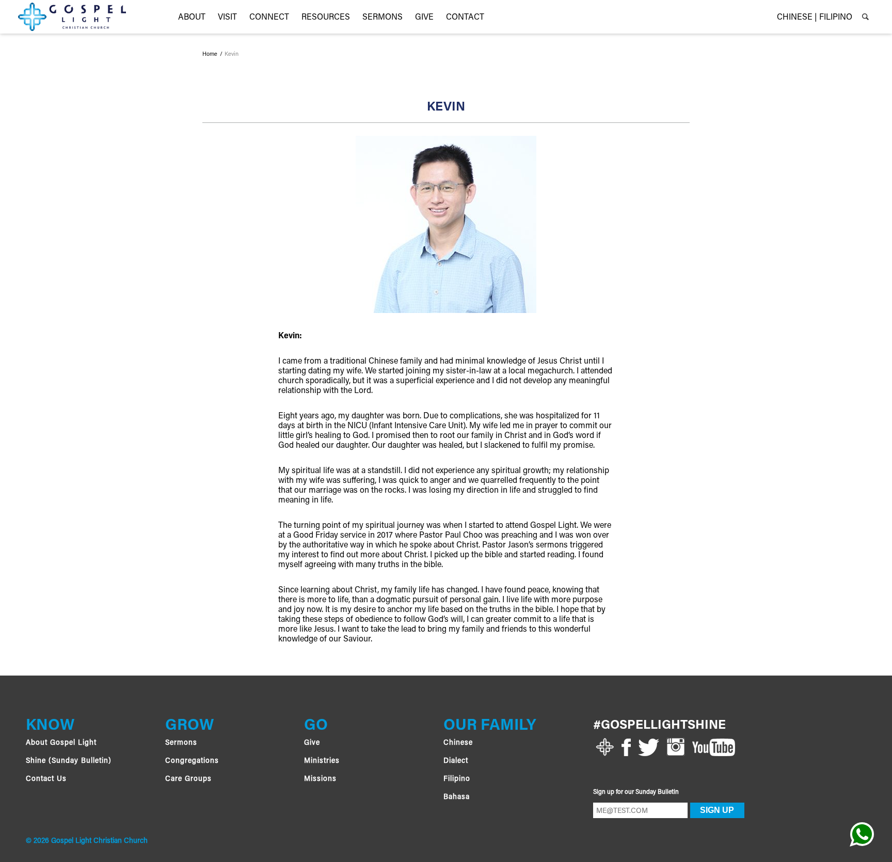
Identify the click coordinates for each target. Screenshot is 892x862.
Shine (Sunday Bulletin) (69, 761)
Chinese (458, 743)
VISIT (227, 17)
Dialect (455, 761)
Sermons (382, 17)
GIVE (424, 17)
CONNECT (269, 17)
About (191, 17)
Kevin (231, 54)
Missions (320, 779)
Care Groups (188, 779)
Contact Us (46, 779)
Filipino (456, 779)
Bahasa (456, 797)
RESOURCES (325, 17)
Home (209, 54)
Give (312, 743)
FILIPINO (835, 17)
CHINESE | (797, 17)
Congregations (192, 761)
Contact (465, 17)
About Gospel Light (61, 743)
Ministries (322, 761)
